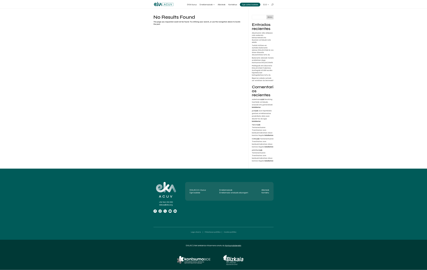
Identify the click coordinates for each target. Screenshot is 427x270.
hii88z (254, 139)
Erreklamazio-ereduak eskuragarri (233, 193)
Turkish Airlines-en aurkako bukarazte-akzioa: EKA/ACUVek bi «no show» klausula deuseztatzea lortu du (262, 50)
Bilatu (270, 17)
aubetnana (256, 99)
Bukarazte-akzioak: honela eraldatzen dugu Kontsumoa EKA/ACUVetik (263, 60)
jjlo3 (253, 111)
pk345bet (255, 150)
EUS (265, 5)
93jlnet (254, 125)
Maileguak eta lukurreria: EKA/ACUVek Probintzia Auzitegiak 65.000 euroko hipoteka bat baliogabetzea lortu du (262, 70)
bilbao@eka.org (166, 205)
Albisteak (221, 5)
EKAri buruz (192, 5)
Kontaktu (265, 193)
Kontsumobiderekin (233, 245)
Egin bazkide (195, 193)
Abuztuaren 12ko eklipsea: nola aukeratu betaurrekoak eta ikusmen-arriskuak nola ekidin (262, 37)
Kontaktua (232, 5)
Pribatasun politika (213, 232)
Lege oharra (196, 232)
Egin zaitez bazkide (250, 4)
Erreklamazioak (206, 5)
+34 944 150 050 (166, 202)
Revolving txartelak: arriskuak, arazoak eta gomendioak (262, 102)
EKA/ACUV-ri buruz (198, 190)
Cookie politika (230, 232)
